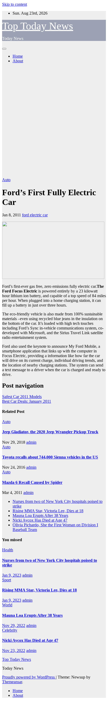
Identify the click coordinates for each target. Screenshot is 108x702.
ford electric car (35, 215)
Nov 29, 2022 (13, 625)
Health (7, 550)
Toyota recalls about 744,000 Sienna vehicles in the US (50, 457)
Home (18, 56)
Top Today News (37, 26)
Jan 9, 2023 (11, 575)
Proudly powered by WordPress (29, 677)
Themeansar (12, 682)
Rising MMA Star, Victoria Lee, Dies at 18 (48, 511)
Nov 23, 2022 (13, 650)
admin (31, 442)
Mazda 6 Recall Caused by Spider (32, 482)
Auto (6, 180)
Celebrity (9, 630)
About (18, 61)
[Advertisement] (54, 121)
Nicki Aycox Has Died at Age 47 (40, 520)
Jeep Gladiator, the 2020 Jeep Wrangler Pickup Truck (50, 432)
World (7, 605)
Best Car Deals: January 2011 (26, 401)
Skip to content (14, 4)
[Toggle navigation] (4, 49)
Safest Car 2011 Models (22, 396)
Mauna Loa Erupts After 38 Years (40, 515)
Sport (6, 580)
